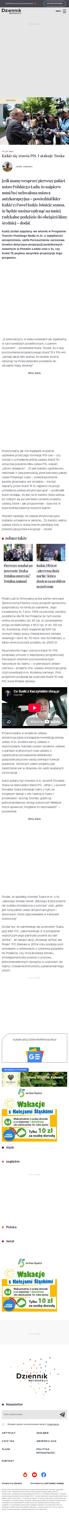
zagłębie (12, 1161)
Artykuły (11, 100)
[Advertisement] (34, 61)
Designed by (8, 1483)
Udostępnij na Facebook (15, 1070)
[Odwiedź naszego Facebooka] (43, 1475)
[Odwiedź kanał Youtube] (34, 1475)
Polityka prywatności (45, 1451)
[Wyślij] (62, 1414)
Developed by (38, 1483)
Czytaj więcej (53, 1424)
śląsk (9, 1147)
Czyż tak (8, 1441)
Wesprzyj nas (46, 1441)
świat (9, 1241)
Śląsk (6, 1449)
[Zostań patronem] (25, 1475)
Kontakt (8, 1461)
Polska (11, 1227)
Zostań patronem (55, 3)
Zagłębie (42, 1433)
